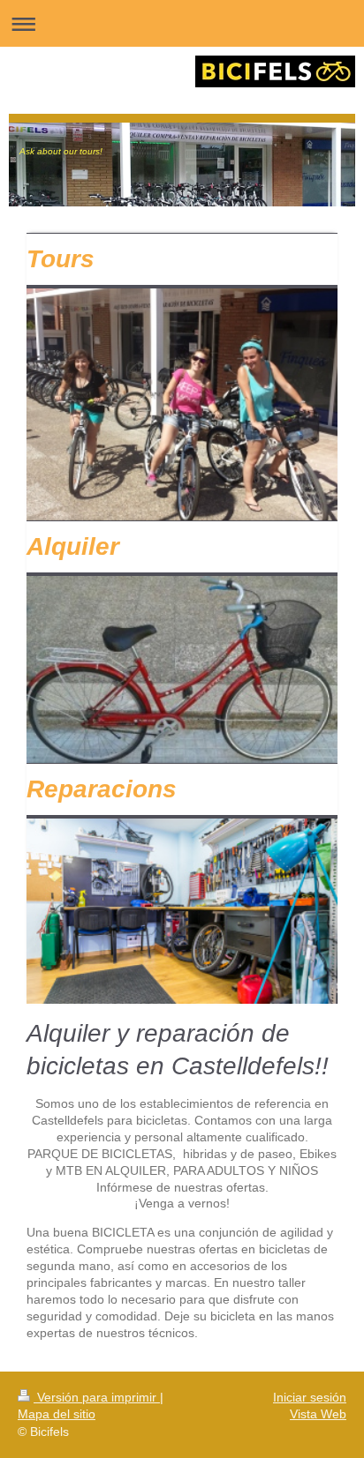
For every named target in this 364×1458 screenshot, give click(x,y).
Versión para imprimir (97, 1397)
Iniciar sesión (309, 1397)
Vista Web (318, 1414)
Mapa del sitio (56, 1414)
